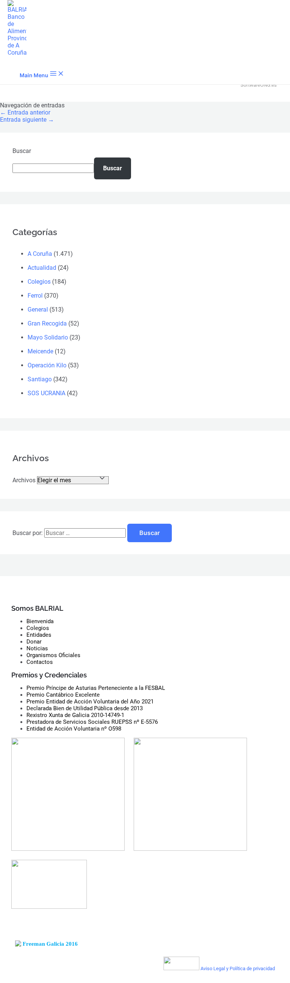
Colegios (39, 281)
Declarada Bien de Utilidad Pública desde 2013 (84, 708)
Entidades (38, 634)
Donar (34, 641)
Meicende (40, 351)
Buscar (21, 150)
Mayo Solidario (48, 337)
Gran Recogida (47, 323)
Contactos (39, 662)
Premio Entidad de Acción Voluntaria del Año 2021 (90, 701)
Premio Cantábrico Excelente (63, 694)
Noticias (37, 648)
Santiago (40, 379)
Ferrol (35, 295)
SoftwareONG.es (259, 85)
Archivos (23, 480)
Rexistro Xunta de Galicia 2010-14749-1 (75, 715)
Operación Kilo (47, 365)
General (38, 309)
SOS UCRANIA (46, 393)
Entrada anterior (25, 112)
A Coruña (40, 253)
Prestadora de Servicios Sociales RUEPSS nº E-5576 (92, 722)
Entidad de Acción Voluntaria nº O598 (73, 728)
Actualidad (42, 267)
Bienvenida (40, 621)
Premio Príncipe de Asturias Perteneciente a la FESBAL (95, 688)
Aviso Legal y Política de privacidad (238, 968)
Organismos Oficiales (53, 655)
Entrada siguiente (27, 119)
